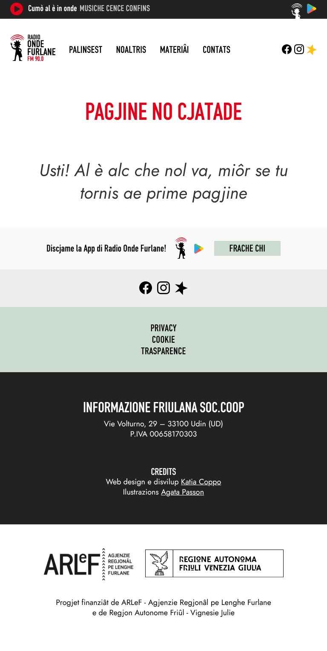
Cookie (163, 339)
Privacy (163, 328)
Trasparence (163, 351)
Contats (216, 49)
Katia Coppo (201, 481)
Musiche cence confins (115, 8)
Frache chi (247, 248)
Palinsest (85, 49)
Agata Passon (182, 492)
